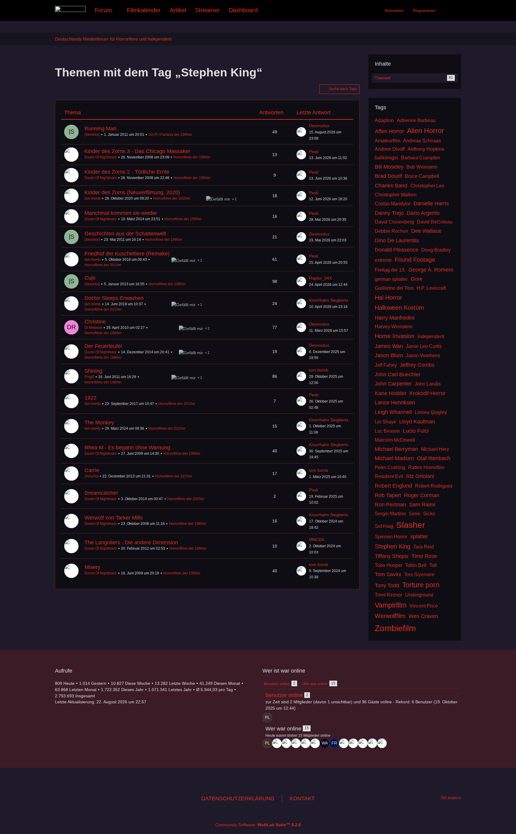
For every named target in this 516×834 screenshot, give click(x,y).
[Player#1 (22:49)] (267, 717)
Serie (414, 513)
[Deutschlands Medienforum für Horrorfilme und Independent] (70, 9)
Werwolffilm (390, 616)
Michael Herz (435, 449)
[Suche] (450, 10)
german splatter (391, 279)
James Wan (389, 346)
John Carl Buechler (397, 374)
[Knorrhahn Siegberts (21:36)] (286, 743)
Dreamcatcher (101, 493)
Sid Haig (384, 526)
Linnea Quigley (431, 412)
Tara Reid (423, 546)
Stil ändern (451, 797)
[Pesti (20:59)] (296, 743)
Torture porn (421, 585)
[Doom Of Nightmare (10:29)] (382, 743)
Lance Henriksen (395, 403)
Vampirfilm (390, 605)
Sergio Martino (390, 513)
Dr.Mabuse (93, 328)
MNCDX (316, 539)
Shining (93, 371)
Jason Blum (389, 355)
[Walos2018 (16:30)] (324, 743)
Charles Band (391, 186)
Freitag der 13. (390, 269)
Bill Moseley (389, 167)
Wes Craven (423, 616)
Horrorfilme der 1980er (167, 284)
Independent (430, 336)
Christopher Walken (396, 194)
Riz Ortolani (420, 476)
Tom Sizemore (419, 574)
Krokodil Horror (427, 393)
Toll (433, 565)
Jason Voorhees (423, 355)
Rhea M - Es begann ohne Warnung (127, 448)
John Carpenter (393, 384)
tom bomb (93, 198)
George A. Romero (430, 270)
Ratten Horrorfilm (426, 467)
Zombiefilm (395, 628)
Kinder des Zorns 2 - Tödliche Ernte (127, 172)
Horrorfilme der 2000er (185, 499)
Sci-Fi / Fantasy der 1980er (170, 134)
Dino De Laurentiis (397, 240)
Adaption (384, 120)
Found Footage (415, 259)
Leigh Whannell (393, 412)
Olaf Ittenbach (433, 458)
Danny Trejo (389, 213)
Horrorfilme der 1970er (173, 476)
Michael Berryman (396, 449)
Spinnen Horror (391, 536)
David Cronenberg (394, 221)
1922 (90, 398)
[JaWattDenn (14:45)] (343, 743)
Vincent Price (423, 605)
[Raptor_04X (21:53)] (277, 743)
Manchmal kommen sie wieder (121, 213)
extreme (383, 260)
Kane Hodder (390, 393)
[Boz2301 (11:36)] (363, 743)
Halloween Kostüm (399, 307)
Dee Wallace (426, 231)
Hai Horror (388, 297)
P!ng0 (89, 377)
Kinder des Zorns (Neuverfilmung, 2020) (132, 192)
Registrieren (424, 10)
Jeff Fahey (386, 365)
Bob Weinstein (421, 166)
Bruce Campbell (422, 176)
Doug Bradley (436, 249)
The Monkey (99, 423)
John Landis (428, 383)
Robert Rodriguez (434, 485)
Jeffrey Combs (417, 365)
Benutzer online (284, 695)
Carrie (92, 470)
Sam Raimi (422, 505)
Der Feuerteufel (103, 346)
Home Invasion (394, 336)
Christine (95, 322)
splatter (419, 536)
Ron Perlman (390, 505)
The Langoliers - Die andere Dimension (131, 542)
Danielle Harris (431, 203)
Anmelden (394, 10)
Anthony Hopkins (426, 149)
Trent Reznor (388, 594)
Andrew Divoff (390, 149)
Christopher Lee (427, 185)
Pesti (313, 151)
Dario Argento (423, 213)
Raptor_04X (320, 278)
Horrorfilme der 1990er (192, 157)
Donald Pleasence (396, 250)
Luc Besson (387, 431)
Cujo (90, 278)
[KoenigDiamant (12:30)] (353, 743)
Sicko (429, 513)
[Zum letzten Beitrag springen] (301, 132)
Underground (419, 594)
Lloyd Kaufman (417, 422)
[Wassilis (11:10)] (372, 743)
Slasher (410, 525)
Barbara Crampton (420, 157)
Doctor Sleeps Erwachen (114, 298)
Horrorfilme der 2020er (171, 198)
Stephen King (392, 546)
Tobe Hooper (388, 565)
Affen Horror (389, 131)
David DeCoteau (434, 221)
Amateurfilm (387, 140)
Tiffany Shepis (391, 556)
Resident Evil (389, 476)
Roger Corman (421, 495)
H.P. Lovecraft (431, 288)
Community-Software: (258, 824)
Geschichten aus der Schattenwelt (125, 234)
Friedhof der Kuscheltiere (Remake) (127, 254)
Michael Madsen (394, 458)
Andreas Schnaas (422, 140)
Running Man (100, 129)
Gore (417, 279)
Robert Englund (393, 486)
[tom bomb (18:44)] (315, 743)
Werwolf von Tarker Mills (114, 518)
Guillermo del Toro (394, 288)
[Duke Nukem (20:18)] (305, 743)
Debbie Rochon (391, 231)
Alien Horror (425, 131)
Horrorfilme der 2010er (103, 265)
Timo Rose (424, 556)
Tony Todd (387, 585)
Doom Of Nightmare (101, 157)
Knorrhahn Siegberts (328, 300)
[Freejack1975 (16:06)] (334, 743)
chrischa (91, 476)
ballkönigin (386, 157)
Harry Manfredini (394, 318)
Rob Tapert (388, 495)
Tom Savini (388, 574)
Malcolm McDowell (395, 440)
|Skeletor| (92, 134)
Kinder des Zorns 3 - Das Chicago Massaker (137, 151)
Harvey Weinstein (393, 326)
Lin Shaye (385, 421)
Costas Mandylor (393, 203)
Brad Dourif (388, 176)
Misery (92, 567)
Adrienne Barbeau (416, 120)
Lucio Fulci (416, 431)
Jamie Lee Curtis (424, 346)
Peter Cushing (390, 467)
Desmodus (319, 125)
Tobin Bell (415, 565)
